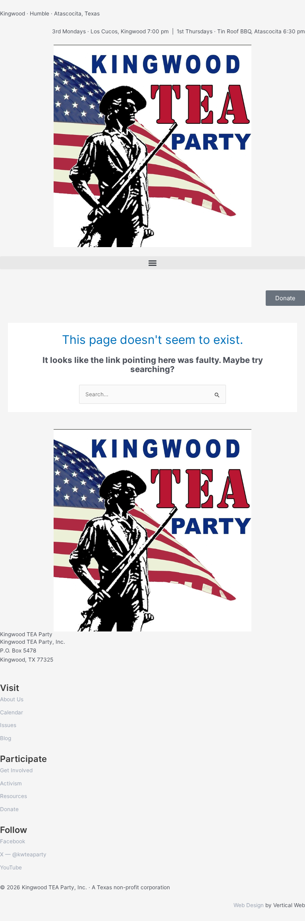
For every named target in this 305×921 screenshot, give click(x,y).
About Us (11, 699)
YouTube (11, 867)
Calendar (11, 712)
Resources (13, 796)
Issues (8, 725)
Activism (11, 783)
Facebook (12, 841)
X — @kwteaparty (23, 854)
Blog (5, 738)
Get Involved (16, 770)
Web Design (249, 905)
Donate (9, 809)
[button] (152, 262)
